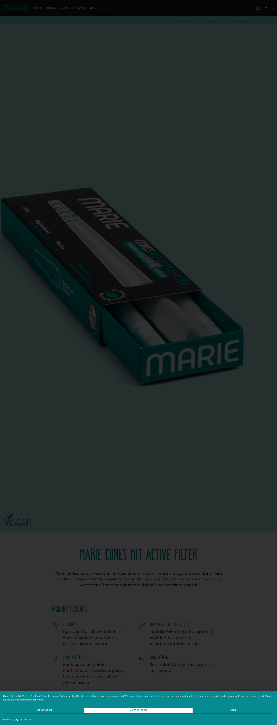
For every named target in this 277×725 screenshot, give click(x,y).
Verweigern (44, 710)
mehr (233, 710)
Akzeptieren (138, 710)
